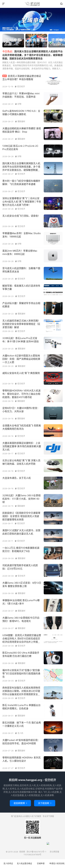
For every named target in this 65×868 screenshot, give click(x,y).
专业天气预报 (48, 816)
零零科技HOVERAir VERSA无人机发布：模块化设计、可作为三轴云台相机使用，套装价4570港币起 (21, 394)
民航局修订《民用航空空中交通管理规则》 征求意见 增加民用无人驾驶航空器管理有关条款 (21, 516)
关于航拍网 (44, 803)
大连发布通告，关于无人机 (16, 477)
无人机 (19, 733)
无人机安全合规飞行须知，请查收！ (21, 215)
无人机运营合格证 (24, 863)
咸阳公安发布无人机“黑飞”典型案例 (21, 373)
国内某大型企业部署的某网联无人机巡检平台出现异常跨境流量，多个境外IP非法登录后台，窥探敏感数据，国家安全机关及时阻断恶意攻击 (32, 55)
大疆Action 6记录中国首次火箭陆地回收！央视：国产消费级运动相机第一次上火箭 (21, 359)
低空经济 (20, 86)
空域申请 (40, 863)
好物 (18, 104)
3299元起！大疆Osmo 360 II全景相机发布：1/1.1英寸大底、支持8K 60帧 (21, 499)
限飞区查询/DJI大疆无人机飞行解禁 (26, 816)
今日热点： (8, 51)
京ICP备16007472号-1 (36, 852)
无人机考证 (8, 863)
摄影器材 (20, 121)
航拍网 (32, 4)
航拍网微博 (20, 803)
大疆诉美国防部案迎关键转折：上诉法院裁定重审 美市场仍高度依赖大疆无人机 (21, 446)
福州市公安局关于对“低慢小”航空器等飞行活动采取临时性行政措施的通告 (21, 673)
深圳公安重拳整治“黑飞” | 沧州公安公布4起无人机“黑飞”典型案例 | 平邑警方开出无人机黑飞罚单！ (21, 201)
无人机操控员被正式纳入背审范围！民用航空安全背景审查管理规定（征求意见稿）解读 (21, 324)
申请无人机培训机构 (57, 865)
